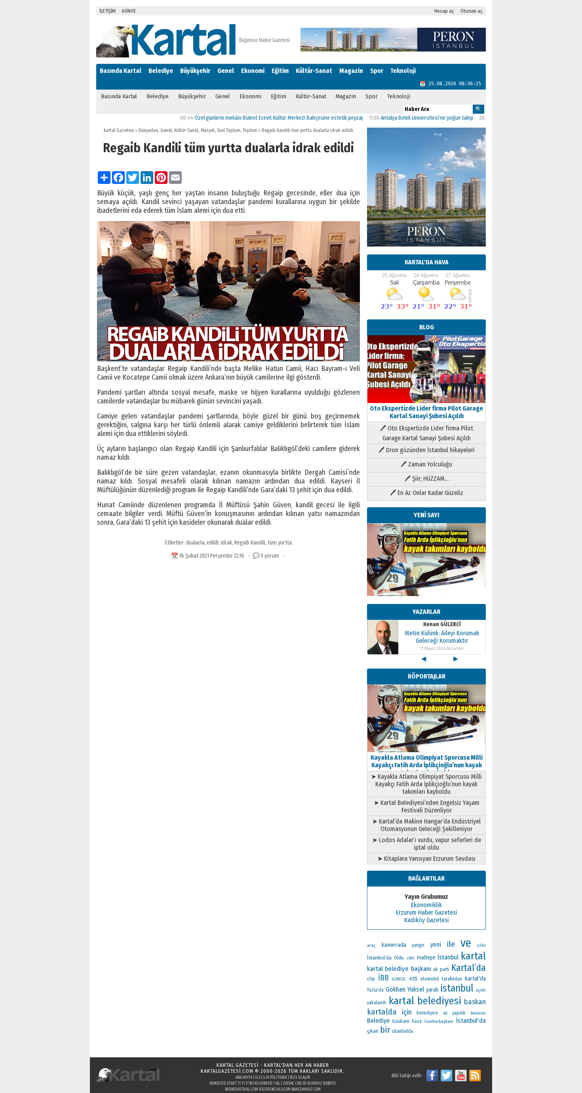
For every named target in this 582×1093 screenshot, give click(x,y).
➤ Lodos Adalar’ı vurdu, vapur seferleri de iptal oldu (426, 843)
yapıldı (459, 1013)
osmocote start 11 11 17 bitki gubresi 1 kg (244, 1083)
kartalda (382, 1012)
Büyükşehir (195, 71)
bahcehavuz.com (306, 1089)
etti (413, 978)
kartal (473, 956)
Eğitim (280, 71)
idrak (226, 542)
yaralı (432, 989)
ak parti (441, 969)
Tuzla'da (375, 990)
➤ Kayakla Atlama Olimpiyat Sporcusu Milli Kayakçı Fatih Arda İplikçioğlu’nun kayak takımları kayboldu (426, 784)
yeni (435, 944)
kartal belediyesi (425, 1000)
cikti (411, 958)
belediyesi (427, 1013)
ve (465, 943)
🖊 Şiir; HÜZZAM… (427, 478)
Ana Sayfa (244, 1077)
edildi (213, 542)
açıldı (480, 990)
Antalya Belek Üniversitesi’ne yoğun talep (402, 118)
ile (451, 944)
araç (371, 945)
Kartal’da (468, 967)
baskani (400, 1021)
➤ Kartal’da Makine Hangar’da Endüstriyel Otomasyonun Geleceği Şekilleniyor (426, 825)
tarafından (452, 979)
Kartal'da (475, 978)
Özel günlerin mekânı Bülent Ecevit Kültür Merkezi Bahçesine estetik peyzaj (254, 118)
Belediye (160, 71)
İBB (383, 977)
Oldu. (399, 958)
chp (371, 979)
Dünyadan (148, 130)
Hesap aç (444, 11)
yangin (418, 945)
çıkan (372, 1031)
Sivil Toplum (228, 130)
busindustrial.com (241, 1089)
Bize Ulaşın (300, 1077)
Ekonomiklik (426, 905)
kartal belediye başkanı (399, 969)
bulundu (478, 1013)
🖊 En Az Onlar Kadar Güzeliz (426, 493)
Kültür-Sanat (314, 71)
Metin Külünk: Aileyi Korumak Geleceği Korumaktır (442, 636)
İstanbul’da (379, 957)
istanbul (457, 988)
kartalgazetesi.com (227, 1071)
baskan (475, 1001)
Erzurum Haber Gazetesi (426, 912)
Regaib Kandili (249, 542)
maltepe (426, 957)
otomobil (429, 979)
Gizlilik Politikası (271, 1077)
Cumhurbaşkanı (438, 1021)
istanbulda (402, 1031)
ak (445, 1013)
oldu (481, 945)
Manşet (208, 130)
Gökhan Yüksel (405, 989)
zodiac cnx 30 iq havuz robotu (309, 1083)
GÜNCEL (399, 979)
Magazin (351, 71)
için (407, 1012)
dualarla (195, 542)
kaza (417, 1021)
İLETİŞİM (107, 11)
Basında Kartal (120, 71)
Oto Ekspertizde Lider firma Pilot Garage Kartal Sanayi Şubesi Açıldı (426, 412)
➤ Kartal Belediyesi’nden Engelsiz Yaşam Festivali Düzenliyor (426, 806)
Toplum (250, 130)
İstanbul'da (471, 1020)
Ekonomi (252, 71)
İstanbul (447, 957)
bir (385, 1029)
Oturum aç (471, 11)
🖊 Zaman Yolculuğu (426, 464)
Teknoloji (403, 71)
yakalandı (376, 1002)
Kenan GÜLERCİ (442, 624)
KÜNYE (129, 11)
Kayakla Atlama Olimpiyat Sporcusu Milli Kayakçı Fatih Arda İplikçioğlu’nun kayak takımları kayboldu (427, 765)
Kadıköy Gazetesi (426, 920)
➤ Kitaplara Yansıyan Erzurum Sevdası (426, 858)
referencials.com (275, 1089)
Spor (376, 71)
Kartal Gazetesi (119, 130)
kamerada (393, 944)
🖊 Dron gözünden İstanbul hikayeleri (426, 450)
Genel (225, 71)
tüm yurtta (280, 542)
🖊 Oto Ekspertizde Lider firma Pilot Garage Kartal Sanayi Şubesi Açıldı (426, 433)
